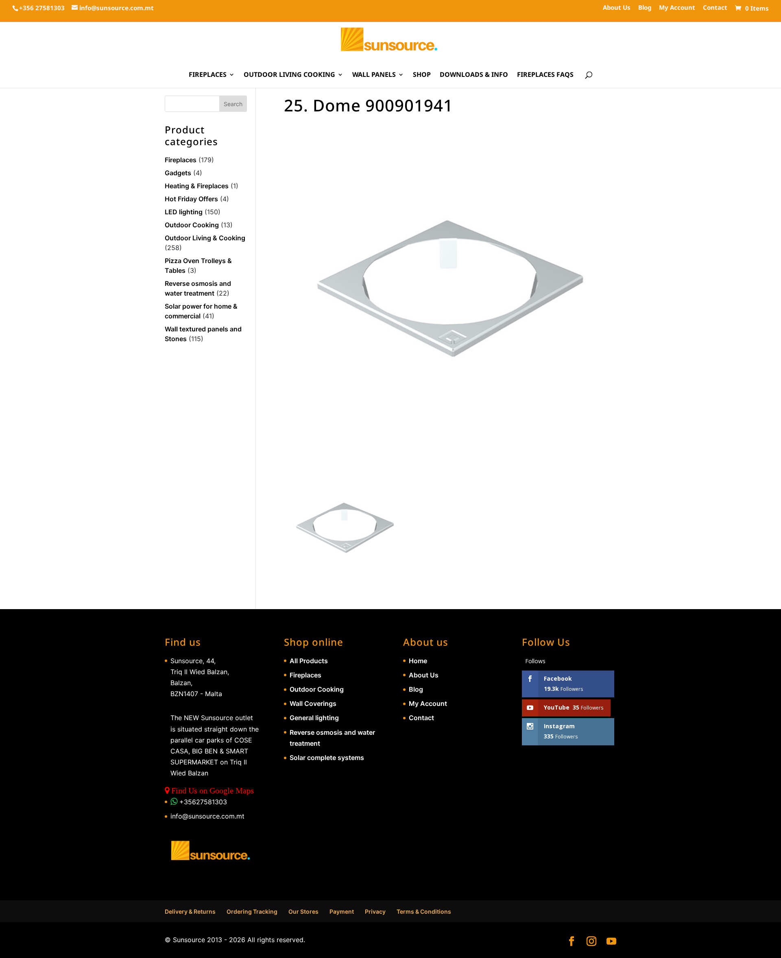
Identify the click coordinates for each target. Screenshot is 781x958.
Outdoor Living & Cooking (205, 238)
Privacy (375, 911)
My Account (677, 7)
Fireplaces (208, 75)
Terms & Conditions (424, 911)
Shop (422, 75)
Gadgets (178, 173)
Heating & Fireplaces (197, 186)
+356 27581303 (42, 8)
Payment (341, 911)
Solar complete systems (327, 757)
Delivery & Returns (190, 911)
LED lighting (184, 212)
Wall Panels (374, 75)
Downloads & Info (474, 75)
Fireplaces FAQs (545, 75)
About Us (616, 7)
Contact (715, 7)
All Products (309, 661)
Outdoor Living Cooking (289, 75)
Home (418, 661)
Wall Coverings (313, 703)
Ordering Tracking (252, 911)
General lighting (314, 718)
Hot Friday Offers (191, 199)
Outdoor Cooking (192, 225)
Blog (644, 7)
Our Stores (303, 911)
